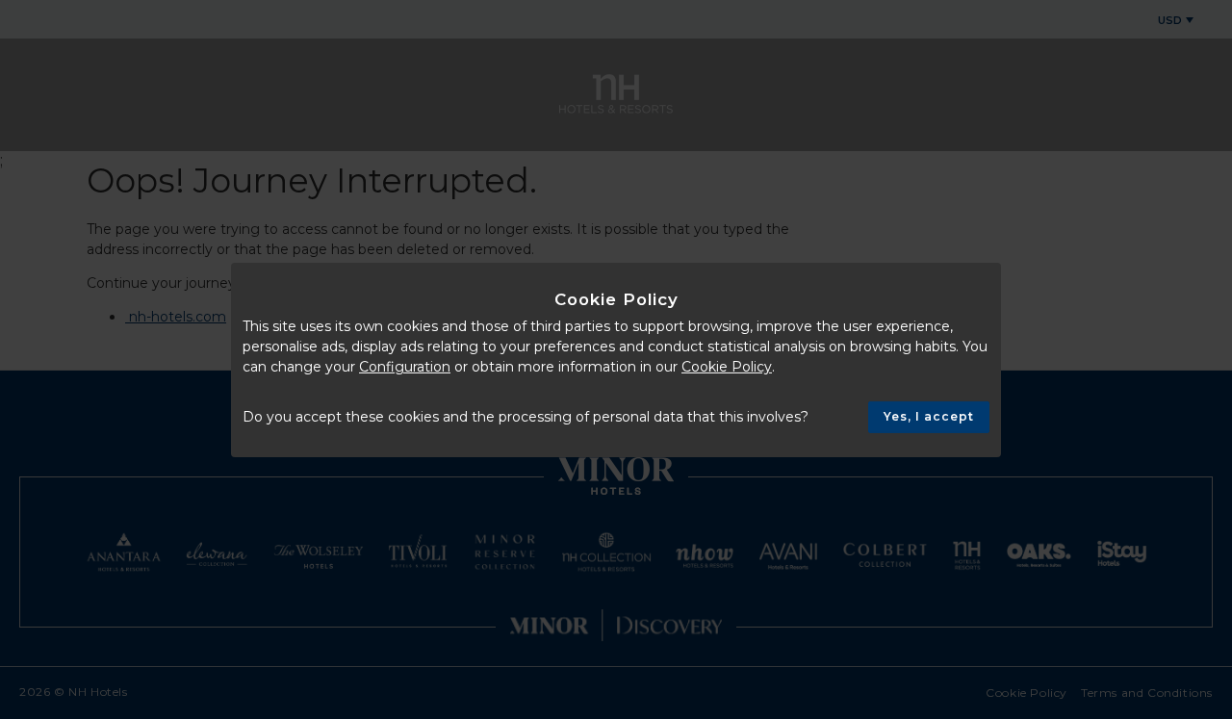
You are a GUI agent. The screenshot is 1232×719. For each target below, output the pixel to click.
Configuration (404, 366)
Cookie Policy (726, 366)
